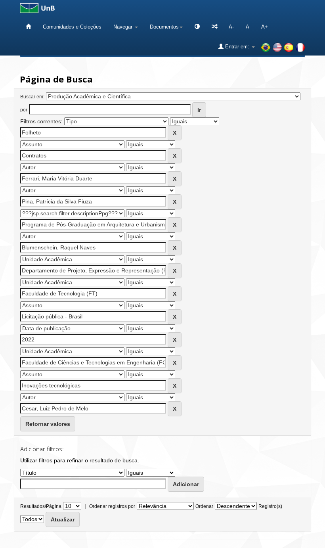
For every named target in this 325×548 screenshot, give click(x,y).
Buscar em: (32, 97)
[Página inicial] (28, 27)
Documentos (164, 27)
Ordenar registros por (112, 506)
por (23, 110)
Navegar (123, 27)
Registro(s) (270, 506)
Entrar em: (237, 47)
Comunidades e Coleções (72, 27)
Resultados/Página (40, 506)
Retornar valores (47, 424)
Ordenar (204, 506)
